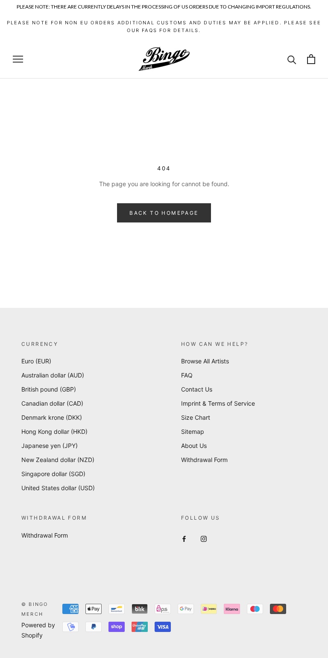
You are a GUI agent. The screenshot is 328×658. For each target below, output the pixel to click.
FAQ (187, 375)
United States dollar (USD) (58, 487)
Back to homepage (163, 213)
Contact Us (196, 389)
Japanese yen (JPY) (49, 445)
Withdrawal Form (204, 459)
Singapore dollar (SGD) (53, 473)
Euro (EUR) (36, 361)
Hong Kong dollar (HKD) (54, 431)
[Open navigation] (18, 59)
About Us (194, 445)
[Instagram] (204, 538)
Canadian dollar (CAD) (52, 403)
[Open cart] (311, 59)
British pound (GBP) (48, 389)
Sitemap (192, 431)
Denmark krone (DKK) (51, 417)
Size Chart (195, 417)
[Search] (291, 59)
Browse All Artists (205, 361)
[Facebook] (184, 538)
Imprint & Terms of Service (218, 403)
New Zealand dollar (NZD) (57, 459)
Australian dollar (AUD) (52, 375)
